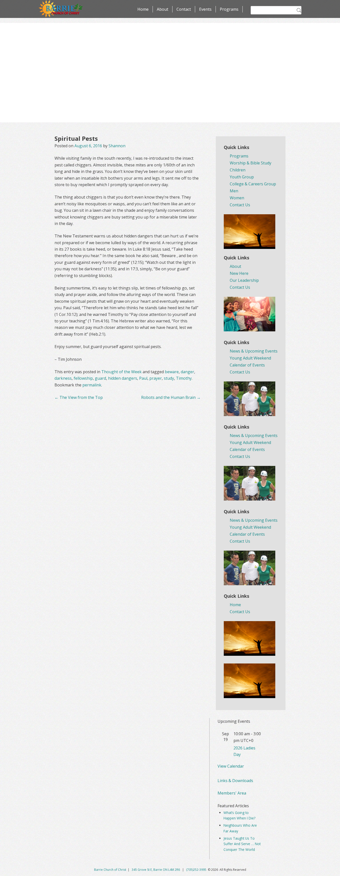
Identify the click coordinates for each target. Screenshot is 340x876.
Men (234, 191)
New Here (239, 273)
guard (100, 378)
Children (237, 170)
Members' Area (232, 793)
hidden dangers (122, 378)
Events (205, 9)
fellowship (83, 378)
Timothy (184, 378)
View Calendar (231, 766)
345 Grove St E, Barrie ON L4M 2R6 (156, 870)
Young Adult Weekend (250, 358)
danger (187, 371)
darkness (63, 378)
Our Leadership (244, 280)
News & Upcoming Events (254, 351)
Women (237, 198)
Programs (229, 9)
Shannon (117, 145)
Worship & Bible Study (250, 163)
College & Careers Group (253, 184)
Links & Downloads (235, 780)
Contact (183, 9)
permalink (91, 385)
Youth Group (242, 177)
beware (172, 371)
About (162, 9)
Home (143, 9)
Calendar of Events (247, 365)
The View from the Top (79, 397)
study (169, 378)
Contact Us (240, 205)
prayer (155, 378)
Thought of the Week (121, 371)
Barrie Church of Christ (110, 870)
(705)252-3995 (196, 870)
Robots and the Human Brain (171, 397)
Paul (143, 378)
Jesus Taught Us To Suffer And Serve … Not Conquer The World (242, 844)
